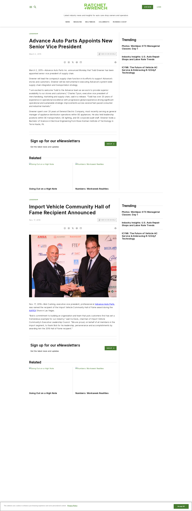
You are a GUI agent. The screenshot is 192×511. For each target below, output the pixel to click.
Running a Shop (120, 22)
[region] (96, 506)
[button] (30, 7)
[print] (115, 62)
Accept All (181, 506)
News (67, 22)
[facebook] (65, 62)
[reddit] (77, 62)
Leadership (33, 34)
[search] (35, 7)
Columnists (104, 22)
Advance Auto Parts (104, 304)
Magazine (78, 22)
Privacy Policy (72, 506)
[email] (81, 62)
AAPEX (32, 310)
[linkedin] (69, 62)
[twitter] (73, 62)
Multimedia (90, 22)
